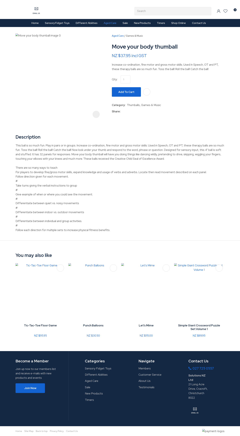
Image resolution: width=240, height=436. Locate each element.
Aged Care (110, 23)
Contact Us (199, 23)
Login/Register (218, 11)
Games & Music (134, 35)
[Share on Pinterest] (137, 111)
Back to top (42, 431)
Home (35, 23)
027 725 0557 (203, 368)
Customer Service (149, 374)
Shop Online (178, 23)
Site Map (28, 431)
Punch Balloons (93, 325)
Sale (125, 23)
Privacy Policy (57, 431)
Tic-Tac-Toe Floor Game (40, 325)
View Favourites (225, 11)
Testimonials (146, 387)
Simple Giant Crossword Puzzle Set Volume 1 (199, 327)
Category (118, 105)
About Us (144, 381)
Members (144, 368)
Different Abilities (86, 23)
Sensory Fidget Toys (57, 23)
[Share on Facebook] (122, 111)
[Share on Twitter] (127, 111)
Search (207, 11)
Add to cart (126, 92)
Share (116, 111)
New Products (142, 23)
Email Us (36, 13)
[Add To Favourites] (146, 92)
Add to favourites (60, 268)
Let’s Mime (146, 325)
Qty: (114, 79)
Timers (161, 23)
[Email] (132, 111)
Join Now (30, 388)
